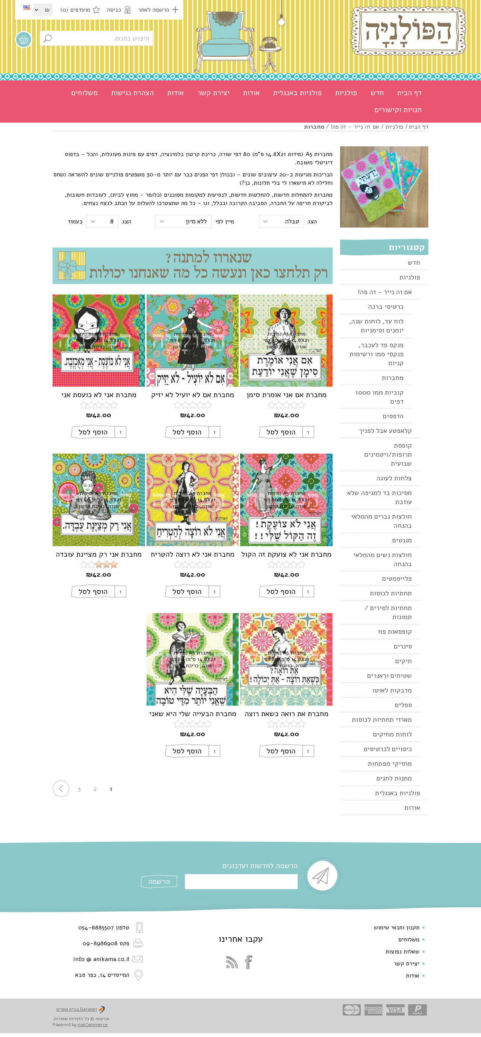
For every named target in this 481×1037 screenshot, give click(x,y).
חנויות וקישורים (398, 110)
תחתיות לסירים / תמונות (388, 612)
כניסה (114, 10)
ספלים (403, 704)
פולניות (346, 93)
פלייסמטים (397, 578)
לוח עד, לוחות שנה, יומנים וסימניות (376, 326)
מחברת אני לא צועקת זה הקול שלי (286, 554)
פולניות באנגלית (297, 93)
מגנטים (402, 540)
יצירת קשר (213, 93)
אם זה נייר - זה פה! (355, 127)
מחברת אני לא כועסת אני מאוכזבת (98, 394)
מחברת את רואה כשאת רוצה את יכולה (286, 713)
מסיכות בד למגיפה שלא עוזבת (379, 497)
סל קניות (23, 39)
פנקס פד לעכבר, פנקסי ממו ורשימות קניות (376, 353)
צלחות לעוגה (394, 478)
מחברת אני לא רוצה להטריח (192, 554)
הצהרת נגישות (132, 93)
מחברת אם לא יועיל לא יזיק (192, 394)
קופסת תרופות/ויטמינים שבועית (388, 454)
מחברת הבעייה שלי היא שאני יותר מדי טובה (192, 713)
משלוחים (84, 93)
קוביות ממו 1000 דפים (379, 397)
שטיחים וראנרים (389, 675)
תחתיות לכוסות (391, 593)
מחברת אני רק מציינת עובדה (99, 554)
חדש (377, 93)
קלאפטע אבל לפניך (385, 430)
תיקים (403, 660)
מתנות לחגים (394, 778)
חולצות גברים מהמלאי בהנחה (381, 521)
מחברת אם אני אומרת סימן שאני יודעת (287, 394)
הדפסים (393, 416)
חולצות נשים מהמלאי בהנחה (382, 559)
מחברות (393, 377)
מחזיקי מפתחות (390, 763)
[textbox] (96, 38)
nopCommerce (93, 1025)
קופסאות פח (395, 631)
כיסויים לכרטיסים (388, 748)
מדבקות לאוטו (392, 690)
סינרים (403, 646)
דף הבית (409, 93)
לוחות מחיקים (392, 734)
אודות (251, 93)
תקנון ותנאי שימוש (396, 927)
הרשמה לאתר (153, 10)
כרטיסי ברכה (386, 306)
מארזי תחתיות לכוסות (382, 719)
